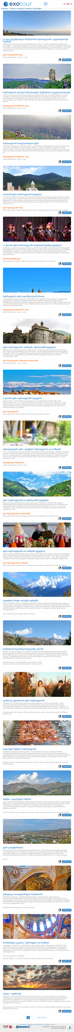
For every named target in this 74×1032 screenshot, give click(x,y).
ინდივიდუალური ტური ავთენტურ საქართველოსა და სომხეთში (32, 449)
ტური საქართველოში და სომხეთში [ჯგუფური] (24, 551)
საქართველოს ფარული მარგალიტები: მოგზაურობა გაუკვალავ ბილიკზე (36, 92)
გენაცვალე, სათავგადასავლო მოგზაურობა (23, 894)
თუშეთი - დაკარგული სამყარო (17, 799)
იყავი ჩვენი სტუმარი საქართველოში (19, 748)
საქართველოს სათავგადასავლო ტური (21, 143)
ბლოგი (53, 1024)
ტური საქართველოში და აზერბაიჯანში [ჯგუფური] (25, 500)
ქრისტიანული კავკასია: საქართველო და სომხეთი (26, 942)
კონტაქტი (47, 1024)
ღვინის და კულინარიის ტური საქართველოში (24, 700)
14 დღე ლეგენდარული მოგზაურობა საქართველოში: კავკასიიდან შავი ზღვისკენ (35, 40)
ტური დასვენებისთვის (13, 847)
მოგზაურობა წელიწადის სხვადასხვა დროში (23, 648)
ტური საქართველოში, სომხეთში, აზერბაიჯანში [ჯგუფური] (29, 347)
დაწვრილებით (67, 59)
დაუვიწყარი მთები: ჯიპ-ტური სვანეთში (20, 600)
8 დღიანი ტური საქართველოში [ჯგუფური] (22, 194)
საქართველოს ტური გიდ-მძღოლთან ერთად (23, 296)
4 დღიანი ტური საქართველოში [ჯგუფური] (22, 398)
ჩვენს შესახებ (38, 1024)
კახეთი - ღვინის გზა (12, 993)
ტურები (30, 1024)
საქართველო (23, 1024)
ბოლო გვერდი (41, 1017)
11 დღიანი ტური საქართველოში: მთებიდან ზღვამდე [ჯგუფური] (32, 245)
